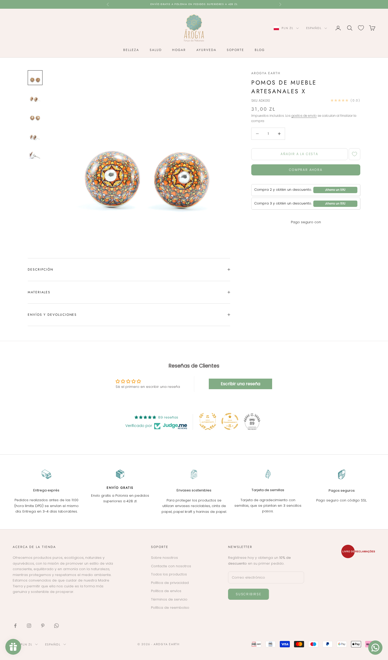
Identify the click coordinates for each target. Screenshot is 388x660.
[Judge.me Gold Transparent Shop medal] (229, 421)
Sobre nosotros (164, 557)
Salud (156, 50)
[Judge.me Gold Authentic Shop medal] (207, 421)
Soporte (235, 50)
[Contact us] (375, 647)
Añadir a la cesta (299, 154)
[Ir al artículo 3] (35, 115)
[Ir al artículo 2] (35, 96)
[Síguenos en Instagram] (29, 625)
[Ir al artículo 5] (35, 153)
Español (314, 28)
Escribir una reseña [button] (240, 384)
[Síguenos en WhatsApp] (56, 625)
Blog (260, 50)
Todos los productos (169, 574)
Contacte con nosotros (171, 566)
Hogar (179, 50)
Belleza (131, 50)
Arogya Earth (266, 73)
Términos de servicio (169, 599)
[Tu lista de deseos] (361, 28)
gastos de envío (304, 115)
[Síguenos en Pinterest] (42, 625)
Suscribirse (248, 594)
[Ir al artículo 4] (35, 134)
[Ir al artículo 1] (35, 77)
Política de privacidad (170, 582)
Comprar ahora (305, 170)
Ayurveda (206, 50)
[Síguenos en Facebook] (15, 625)
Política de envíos (166, 590)
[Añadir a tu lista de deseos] (354, 154)
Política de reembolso (170, 607)
